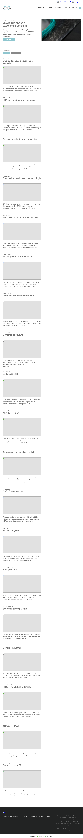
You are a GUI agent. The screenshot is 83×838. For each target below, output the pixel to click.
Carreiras (67, 7)
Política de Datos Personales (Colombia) (37, 816)
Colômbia (58, 7)
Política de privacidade (12, 816)
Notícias (74, 7)
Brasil (50, 7)
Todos (6, 53)
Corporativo (15, 53)
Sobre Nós (41, 7)
